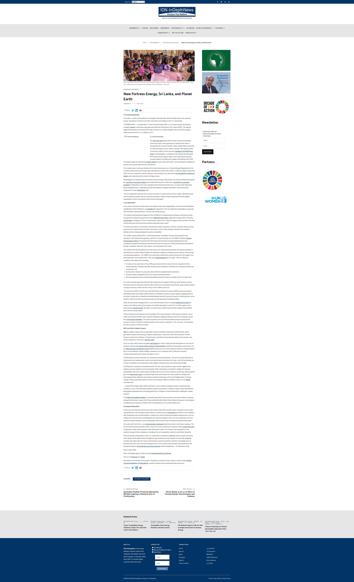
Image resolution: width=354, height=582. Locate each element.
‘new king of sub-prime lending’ (136, 182)
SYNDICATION (190, 33)
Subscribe (208, 151)
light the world (149, 340)
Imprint (219, 578)
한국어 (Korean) (211, 560)
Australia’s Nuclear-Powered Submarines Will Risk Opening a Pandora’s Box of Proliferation (141, 492)
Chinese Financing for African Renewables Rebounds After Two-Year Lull (216, 529)
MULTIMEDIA (154, 28)
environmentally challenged (154, 424)
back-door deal (158, 141)
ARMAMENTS (133, 28)
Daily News (207, 136)
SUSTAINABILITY (177, 28)
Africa (222, 521)
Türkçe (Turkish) (184, 563)
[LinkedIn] (225, 2)
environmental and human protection (149, 446)
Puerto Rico (172, 412)
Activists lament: (138, 308)
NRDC (188, 380)
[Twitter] (221, 2)
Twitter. (142, 457)
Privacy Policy (226, 578)
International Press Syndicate (161, 453)
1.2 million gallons (150, 162)
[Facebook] (217, 2)
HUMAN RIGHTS (163, 33)
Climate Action (215, 522)
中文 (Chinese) (210, 551)
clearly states (128, 220)
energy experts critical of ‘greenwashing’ (152, 346)
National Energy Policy (160, 218)
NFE (125, 332)
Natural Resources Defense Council (138, 349)
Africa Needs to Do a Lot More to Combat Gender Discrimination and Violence (180, 492)
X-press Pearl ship (188, 427)
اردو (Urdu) (209, 563)
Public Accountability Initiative (136, 397)
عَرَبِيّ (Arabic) (210, 548)
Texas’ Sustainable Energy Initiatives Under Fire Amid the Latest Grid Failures (135, 527)
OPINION (145, 28)
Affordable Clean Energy (131, 89)
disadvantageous (161, 257)
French (181, 548)
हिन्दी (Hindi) (209, 554)
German (181, 551)
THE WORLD (219, 28)
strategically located (182, 302)
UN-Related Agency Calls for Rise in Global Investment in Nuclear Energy (190, 527)
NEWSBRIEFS (164, 28)
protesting (150, 209)
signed (132, 127)
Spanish (181, 560)
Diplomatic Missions (210, 131)
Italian (180, 554)
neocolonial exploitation (134, 319)
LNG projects (154, 343)
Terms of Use (212, 578)
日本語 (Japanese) (211, 557)
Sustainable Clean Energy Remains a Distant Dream (160, 526)
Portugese (182, 557)
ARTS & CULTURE (177, 33)
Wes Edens (141, 190)
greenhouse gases (136, 374)
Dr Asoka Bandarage (132, 114)
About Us (127, 2)
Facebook (134, 457)
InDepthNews (127, 103)
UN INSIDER (190, 28)
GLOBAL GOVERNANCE (203, 28)
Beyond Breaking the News (212, 134)
